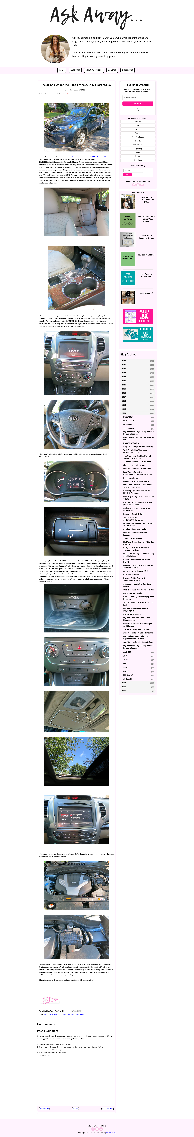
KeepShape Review (131, 478)
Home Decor (138, 145)
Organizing (138, 149)
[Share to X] (76, 1011)
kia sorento (75, 1014)
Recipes (138, 156)
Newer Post (44, 1109)
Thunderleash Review (132, 539)
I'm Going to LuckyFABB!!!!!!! (135, 571)
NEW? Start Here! (94, 70)
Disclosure (127, 70)
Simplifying (138, 160)
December (128, 417)
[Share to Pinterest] (80, 1011)
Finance (138, 133)
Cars (45, 1014)
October (127, 425)
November (128, 421)
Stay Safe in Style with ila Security (138, 447)
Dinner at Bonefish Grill (133, 514)
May (125, 664)
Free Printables (138, 137)
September (128, 429)
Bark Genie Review (131, 575)
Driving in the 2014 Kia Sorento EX (138, 481)
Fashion (138, 129)
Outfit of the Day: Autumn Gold (137, 469)
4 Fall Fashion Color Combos (135, 529)
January (127, 679)
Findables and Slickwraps (133, 465)
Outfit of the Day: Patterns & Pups (138, 642)
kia (69, 1014)
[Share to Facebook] (78, 1011)
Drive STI (64, 1014)
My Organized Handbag (133, 593)
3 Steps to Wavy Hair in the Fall (136, 630)
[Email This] (72, 1011)
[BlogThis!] (74, 1011)
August (127, 652)
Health (138, 141)
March (126, 671)
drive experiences (54, 1014)
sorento (82, 1014)
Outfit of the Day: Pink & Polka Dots (138, 590)
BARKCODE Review (131, 443)
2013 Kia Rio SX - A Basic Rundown (138, 633)
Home (61, 70)
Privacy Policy (111, 1133)
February (128, 675)
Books (137, 126)
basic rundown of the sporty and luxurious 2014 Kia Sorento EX (82, 157)
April (126, 668)
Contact (112, 70)
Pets (138, 152)
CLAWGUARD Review (132, 614)
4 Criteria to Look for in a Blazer (137, 462)
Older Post (107, 1109)
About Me (75, 70)
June (125, 660)
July (125, 656)
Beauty (138, 122)
